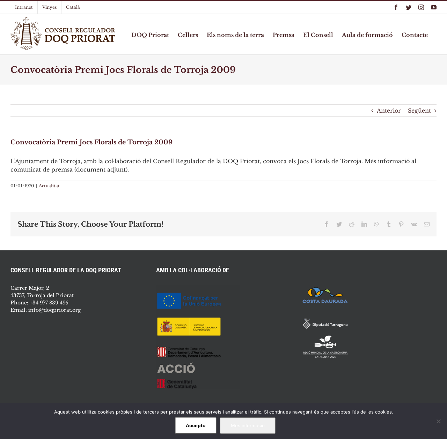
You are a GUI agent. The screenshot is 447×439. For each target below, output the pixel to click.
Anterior (389, 110)
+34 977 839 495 (49, 303)
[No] (438, 421)
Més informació (248, 425)
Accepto (196, 425)
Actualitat (49, 185)
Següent (419, 110)
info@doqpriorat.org (54, 310)
